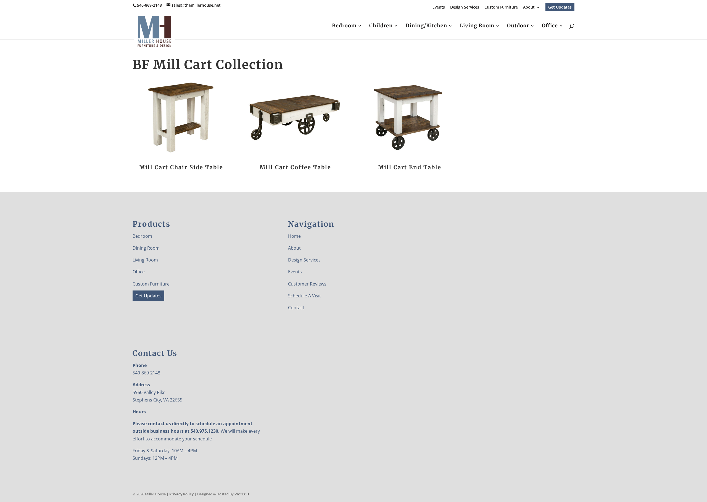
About (529, 7)
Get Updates (560, 7)
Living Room (477, 26)
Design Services (464, 7)
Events (438, 7)
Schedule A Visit (304, 296)
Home (294, 236)
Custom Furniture (501, 7)
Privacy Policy (181, 494)
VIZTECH (241, 494)
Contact (296, 308)
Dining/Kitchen (426, 26)
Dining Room (146, 248)
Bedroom (344, 26)
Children (381, 26)
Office (550, 26)
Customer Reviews (307, 284)
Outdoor (518, 26)
